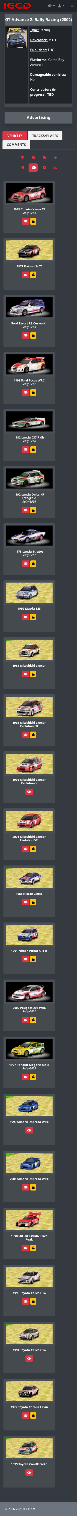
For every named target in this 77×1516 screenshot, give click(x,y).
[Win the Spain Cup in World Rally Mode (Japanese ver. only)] (33, 392)
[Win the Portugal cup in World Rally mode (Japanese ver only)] (33, 1077)
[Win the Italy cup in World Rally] (33, 1187)
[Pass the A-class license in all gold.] (33, 1415)
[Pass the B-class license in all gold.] (33, 674)
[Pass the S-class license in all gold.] (33, 275)
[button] (51, 6)
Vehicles (15, 135)
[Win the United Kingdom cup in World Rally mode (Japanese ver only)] (33, 563)
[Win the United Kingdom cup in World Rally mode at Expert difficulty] (33, 1248)
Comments (16, 144)
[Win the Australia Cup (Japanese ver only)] (33, 510)
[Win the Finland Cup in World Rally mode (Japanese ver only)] (33, 1020)
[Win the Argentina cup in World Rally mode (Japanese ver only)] (33, 221)
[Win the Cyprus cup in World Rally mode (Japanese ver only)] (33, 335)
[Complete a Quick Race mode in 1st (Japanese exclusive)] (33, 449)
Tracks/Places (45, 135)
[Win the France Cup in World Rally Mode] (33, 849)
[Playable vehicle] (25, 221)
